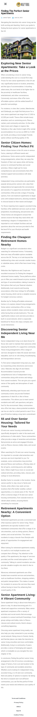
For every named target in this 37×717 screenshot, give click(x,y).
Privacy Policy (18, 702)
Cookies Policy (18, 715)
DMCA (19, 706)
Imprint (18, 711)
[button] (5, 3)
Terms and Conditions (18, 698)
